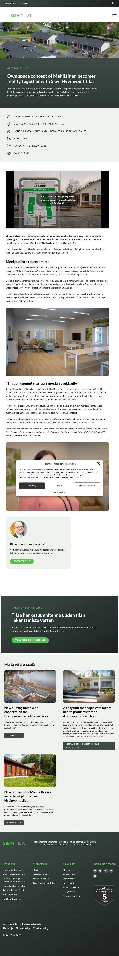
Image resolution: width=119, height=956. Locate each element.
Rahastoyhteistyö (71, 887)
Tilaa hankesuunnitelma (44, 883)
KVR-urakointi (10, 894)
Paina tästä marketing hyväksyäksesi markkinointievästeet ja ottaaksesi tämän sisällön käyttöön (57, 199)
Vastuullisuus (69, 878)
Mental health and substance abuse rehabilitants (82, 746)
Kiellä (59, 485)
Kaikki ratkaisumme (12, 899)
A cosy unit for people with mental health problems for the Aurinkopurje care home (87, 712)
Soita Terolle (22, 561)
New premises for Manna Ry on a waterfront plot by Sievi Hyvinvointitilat (27, 796)
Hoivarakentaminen (12, 870)
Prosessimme (69, 874)
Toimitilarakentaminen (14, 874)
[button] (98, 463)
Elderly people (14, 735)
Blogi (35, 870)
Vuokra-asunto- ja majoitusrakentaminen (14, 880)
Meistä (66, 870)
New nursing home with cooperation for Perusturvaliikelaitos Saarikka (26, 712)
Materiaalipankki (41, 878)
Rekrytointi (68, 883)
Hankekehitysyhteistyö (14, 886)
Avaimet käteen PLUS (13, 890)
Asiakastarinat (40, 874)
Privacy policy (59, 492)
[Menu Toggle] (114, 16)
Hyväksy (32, 485)
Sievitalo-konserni (71, 896)
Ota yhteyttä (69, 891)
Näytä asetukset (87, 485)
